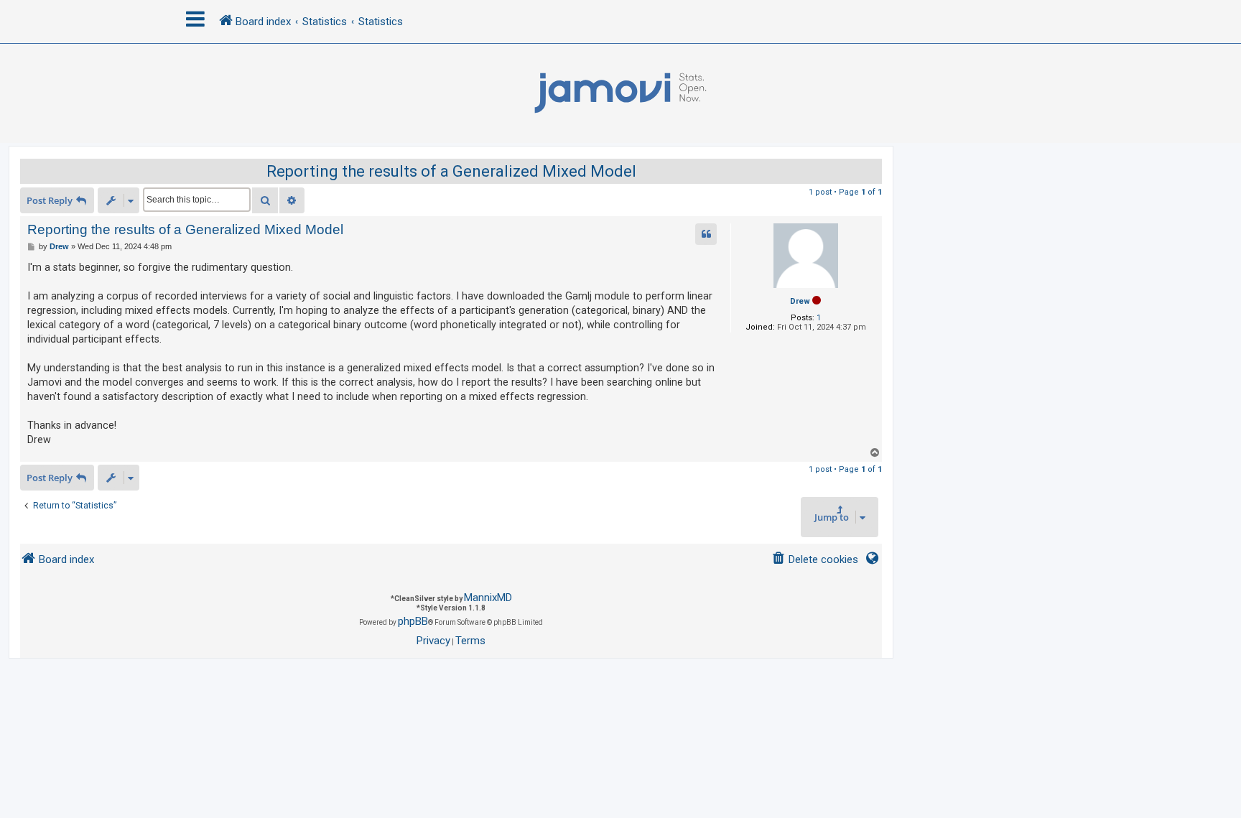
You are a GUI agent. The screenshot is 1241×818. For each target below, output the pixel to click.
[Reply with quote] (706, 234)
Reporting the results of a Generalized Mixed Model (451, 171)
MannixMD (488, 597)
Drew (800, 301)
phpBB (413, 621)
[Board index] (620, 93)
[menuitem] (815, 560)
